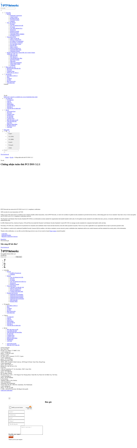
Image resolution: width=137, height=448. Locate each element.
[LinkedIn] (4, 264)
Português (11, 145)
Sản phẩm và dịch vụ (12, 75)
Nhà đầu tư (10, 107)
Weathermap (10, 115)
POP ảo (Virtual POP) (15, 39)
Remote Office (14, 301)
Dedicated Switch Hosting (16, 295)
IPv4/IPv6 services (15, 35)
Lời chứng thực (11, 82)
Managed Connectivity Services (10, 236)
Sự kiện (9, 80)
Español (10, 142)
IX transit (12, 27)
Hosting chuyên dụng (12, 293)
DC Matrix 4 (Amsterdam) (16, 41)
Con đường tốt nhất (12, 331)
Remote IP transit (14, 32)
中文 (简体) (11, 136)
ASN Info (9, 127)
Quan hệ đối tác (11, 105)
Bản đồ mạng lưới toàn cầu (14, 68)
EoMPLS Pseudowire (15, 273)
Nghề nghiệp (10, 104)
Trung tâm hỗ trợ (11, 111)
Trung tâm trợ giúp (11, 343)
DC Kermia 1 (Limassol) (16, 42)
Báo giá (11, 437)
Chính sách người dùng (6, 390)
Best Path (9, 69)
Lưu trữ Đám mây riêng (16, 58)
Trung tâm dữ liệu (11, 37)
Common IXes (10, 118)
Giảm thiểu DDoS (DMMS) (17, 34)
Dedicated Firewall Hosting (17, 298)
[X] (4, 262)
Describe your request (14, 434)
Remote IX (13, 29)
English (10, 133)
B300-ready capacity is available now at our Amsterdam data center (21, 97)
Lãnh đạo (9, 102)
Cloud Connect (14, 17)
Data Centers (53, 231)
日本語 (10, 148)
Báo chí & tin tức (11, 81)
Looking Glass (10, 71)
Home (6, 157)
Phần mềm (12, 61)
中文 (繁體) (11, 139)
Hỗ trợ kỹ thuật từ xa (15, 48)
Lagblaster (12, 65)
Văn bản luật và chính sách (14, 108)
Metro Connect (14, 47)
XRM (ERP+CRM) (15, 64)
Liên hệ (9, 101)
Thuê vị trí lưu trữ (14, 38)
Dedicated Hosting (6, 235)
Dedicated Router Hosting (16, 297)
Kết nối (9, 14)
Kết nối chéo (13, 45)
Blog (8, 77)
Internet (9, 276)
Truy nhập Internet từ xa (16, 28)
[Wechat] (4, 267)
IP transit (12, 24)
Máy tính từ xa (14, 57)
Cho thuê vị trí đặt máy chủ (17, 287)
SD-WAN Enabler (14, 19)
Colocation (4, 233)
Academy (9, 78)
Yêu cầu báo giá (5, 154)
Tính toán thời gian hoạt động (11, 122)
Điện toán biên (14, 55)
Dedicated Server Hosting (16, 294)
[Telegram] (4, 265)
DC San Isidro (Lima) (15, 44)
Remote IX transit (14, 31)
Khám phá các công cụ (12, 72)
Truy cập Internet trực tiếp (16, 25)
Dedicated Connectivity (16, 15)
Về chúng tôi (10, 100)
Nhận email (18, 256)
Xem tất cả (3, 239)
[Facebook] (5, 260)
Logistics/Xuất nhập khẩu (16, 291)
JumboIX (12, 21)
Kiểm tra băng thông (12, 124)
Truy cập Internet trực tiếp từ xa (18, 281)
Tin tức (11, 157)
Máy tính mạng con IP (12, 120)
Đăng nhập (6, 129)
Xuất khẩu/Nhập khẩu (15, 49)
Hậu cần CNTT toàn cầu (13, 345)
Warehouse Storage (15, 51)
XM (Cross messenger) (16, 62)
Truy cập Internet (11, 22)
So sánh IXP (10, 117)
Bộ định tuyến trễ (14, 18)
